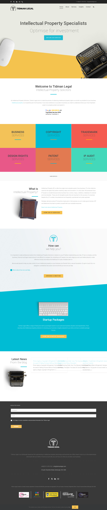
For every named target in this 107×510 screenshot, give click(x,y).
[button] (93, 7)
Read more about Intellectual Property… (52, 207)
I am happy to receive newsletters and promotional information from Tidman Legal (31, 420)
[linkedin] (55, 479)
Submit (16, 426)
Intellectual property (17, 103)
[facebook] (49, 479)
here (69, 507)
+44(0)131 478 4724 (81, 1)
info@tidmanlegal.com (92, 1)
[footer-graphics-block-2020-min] (53, 492)
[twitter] (52, 479)
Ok (75, 507)
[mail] (58, 479)
